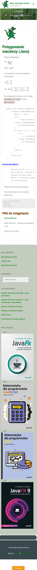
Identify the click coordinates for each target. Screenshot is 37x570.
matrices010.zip (10, 218)
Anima (16, 553)
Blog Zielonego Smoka (19, 3)
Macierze (12, 15)
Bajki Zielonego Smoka (9, 265)
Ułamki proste (6, 315)
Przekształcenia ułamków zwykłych (13, 319)
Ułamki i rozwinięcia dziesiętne (11, 307)
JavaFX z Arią (5, 261)
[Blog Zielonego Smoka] (4, 4)
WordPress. (25, 553)
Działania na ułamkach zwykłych (12, 311)
